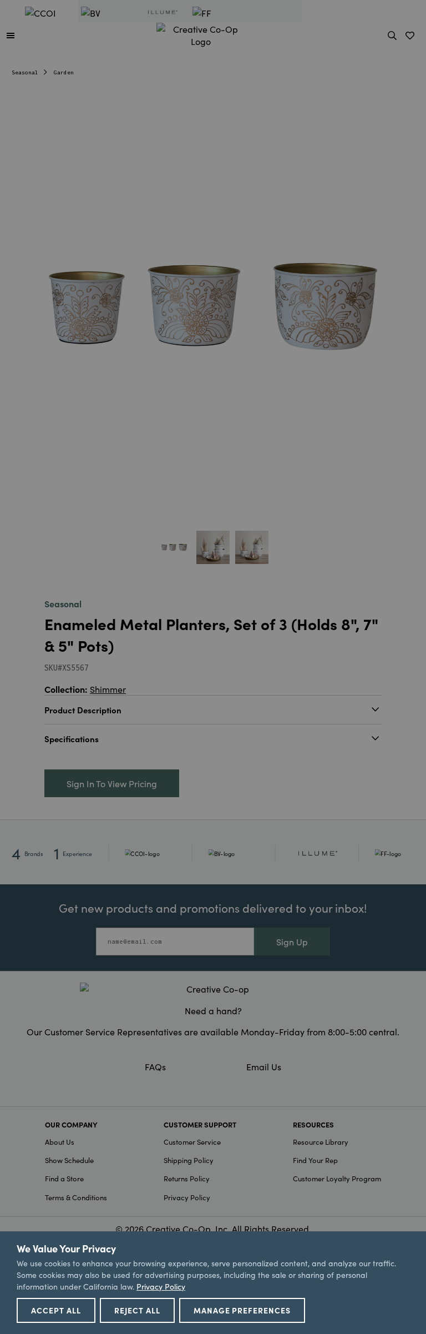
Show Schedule (69, 1160)
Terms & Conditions (76, 1197)
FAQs (155, 1066)
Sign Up (292, 941)
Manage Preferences (242, 1310)
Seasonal (25, 72)
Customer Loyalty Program (337, 1178)
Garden (64, 72)
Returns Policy (187, 1178)
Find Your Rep (315, 1160)
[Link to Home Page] (200, 33)
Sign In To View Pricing (112, 783)
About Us (59, 1141)
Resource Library (320, 1141)
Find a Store (64, 1178)
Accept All (56, 1310)
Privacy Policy (187, 1197)
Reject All (137, 1310)
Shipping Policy (189, 1160)
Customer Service (192, 1141)
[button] (10, 35)
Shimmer (108, 689)
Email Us (263, 1066)
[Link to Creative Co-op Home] (213, 989)
